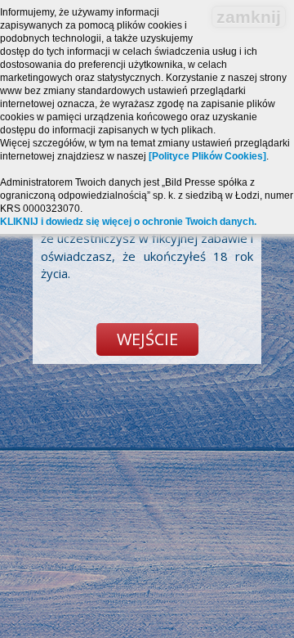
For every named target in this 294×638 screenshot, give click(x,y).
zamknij (248, 16)
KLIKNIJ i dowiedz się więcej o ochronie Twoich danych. (128, 221)
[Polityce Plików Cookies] (207, 156)
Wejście (147, 339)
